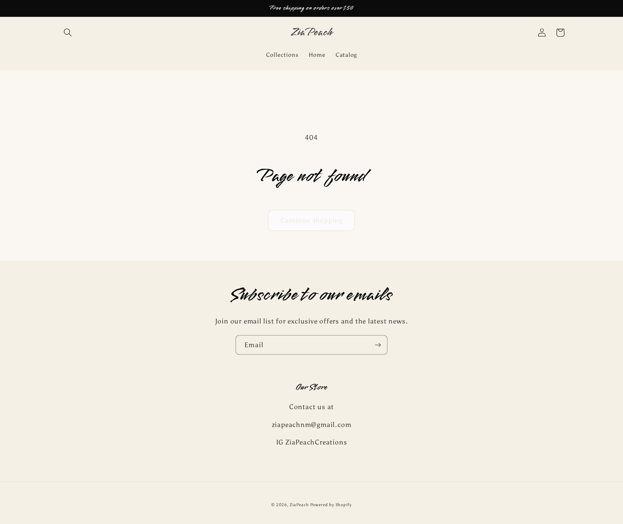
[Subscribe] (378, 345)
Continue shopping (311, 220)
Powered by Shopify (331, 504)
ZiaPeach (300, 504)
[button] (67, 32)
